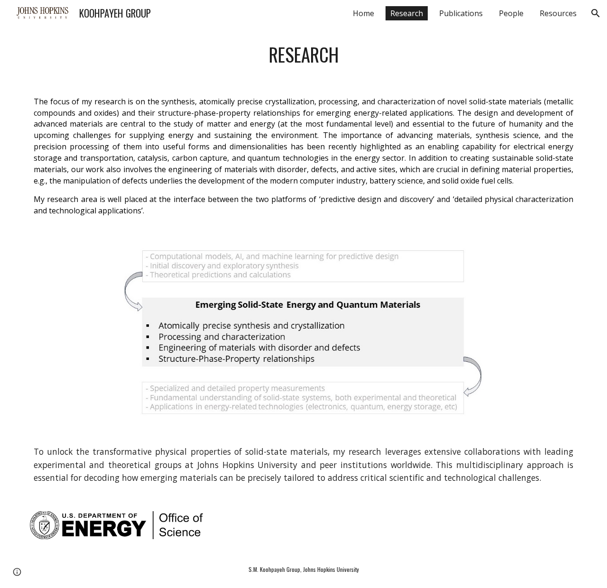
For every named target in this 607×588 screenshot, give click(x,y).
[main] (303, 54)
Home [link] (363, 13)
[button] (595, 13)
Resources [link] (558, 13)
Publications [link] (461, 13)
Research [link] (406, 13)
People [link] (511, 13)
